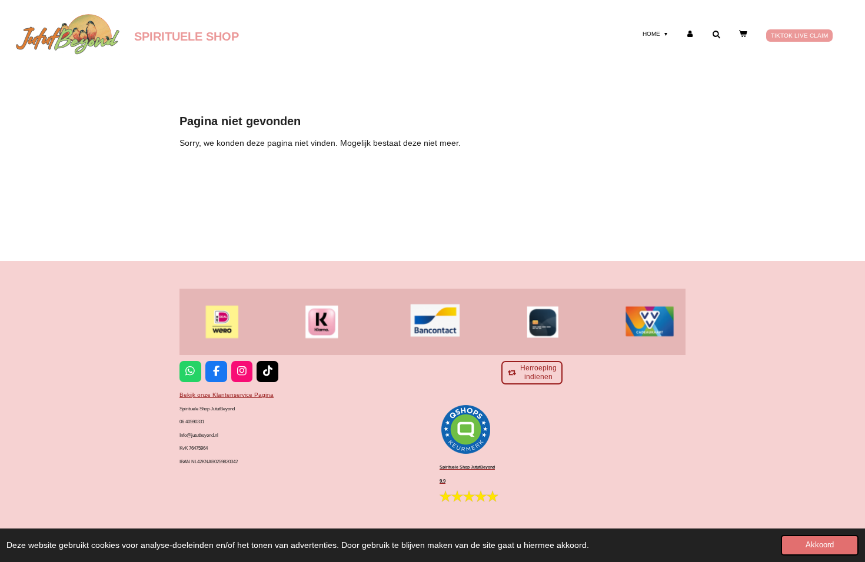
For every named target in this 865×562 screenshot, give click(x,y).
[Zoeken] (716, 34)
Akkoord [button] (820, 545)
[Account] (689, 33)
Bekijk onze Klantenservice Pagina (226, 395)
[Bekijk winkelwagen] (742, 33)
